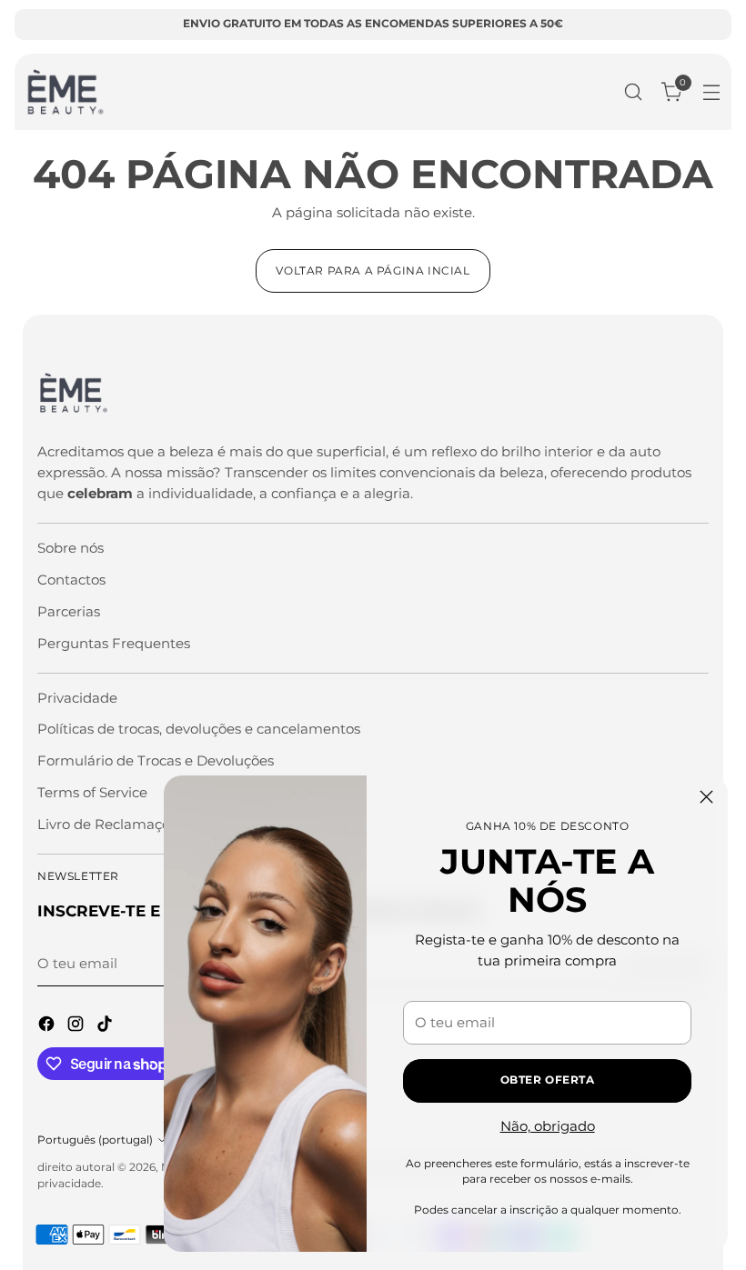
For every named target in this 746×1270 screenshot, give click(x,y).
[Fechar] (706, 797)
